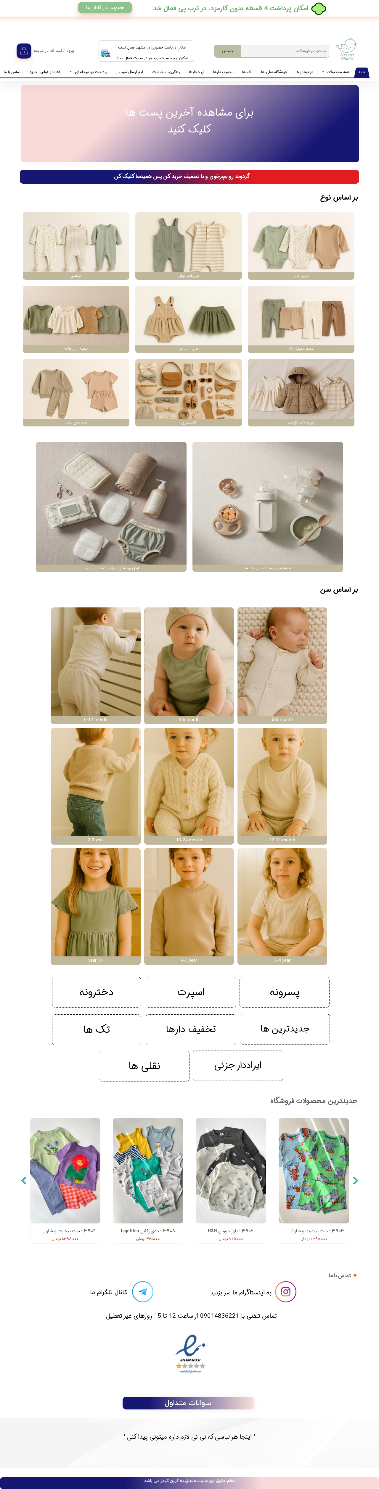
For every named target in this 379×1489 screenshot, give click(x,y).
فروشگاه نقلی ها (274, 72)
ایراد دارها (196, 72)
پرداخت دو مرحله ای (91, 72)
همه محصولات (338, 72)
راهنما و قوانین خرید (45, 72)
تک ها (247, 72)
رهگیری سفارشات (166, 72)
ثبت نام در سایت (48, 51)
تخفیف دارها (223, 72)
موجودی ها (304, 72)
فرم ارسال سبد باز (129, 72)
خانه (362, 72)
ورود (70, 51)
